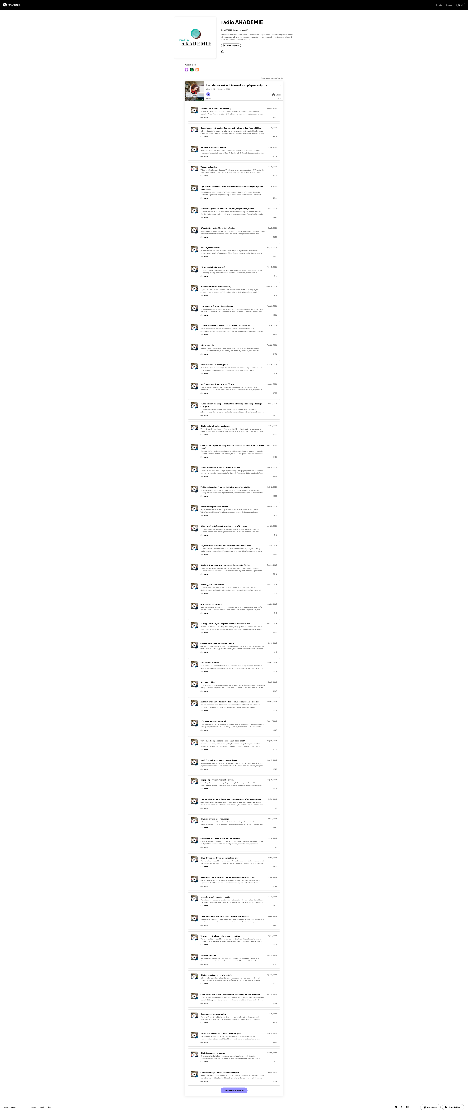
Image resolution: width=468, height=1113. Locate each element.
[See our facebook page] (395, 1107)
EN (462, 5)
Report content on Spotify (272, 78)
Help (49, 1107)
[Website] (222, 51)
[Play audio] (280, 85)
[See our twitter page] (401, 1107)
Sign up (449, 5)
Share (278, 94)
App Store (432, 1107)
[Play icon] (208, 94)
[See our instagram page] (407, 1107)
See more (204, 117)
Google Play (454, 1107)
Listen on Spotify (232, 45)
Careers (33, 1107)
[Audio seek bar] (243, 100)
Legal (42, 1107)
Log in (439, 5)
